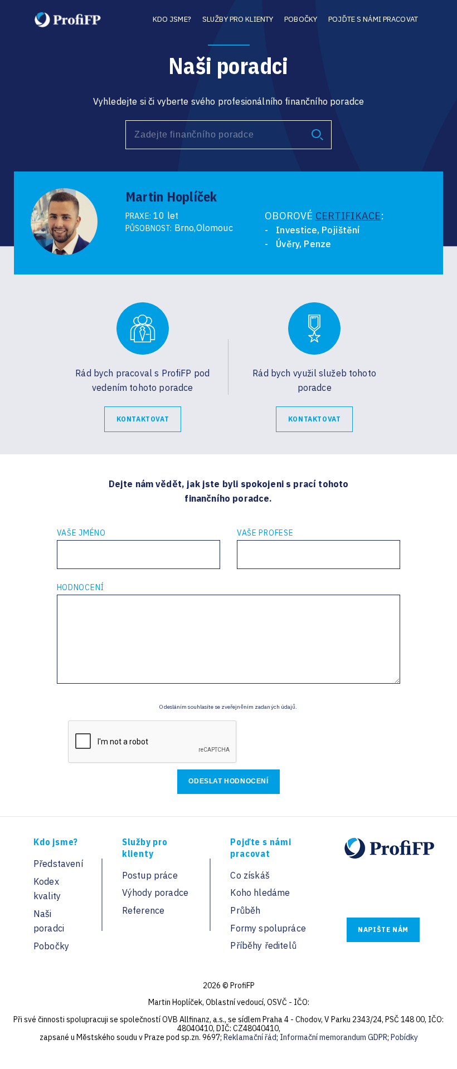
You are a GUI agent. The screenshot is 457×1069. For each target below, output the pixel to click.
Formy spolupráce (268, 928)
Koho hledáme (260, 892)
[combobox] (228, 134)
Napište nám (383, 929)
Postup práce (150, 875)
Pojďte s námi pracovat (373, 19)
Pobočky (300, 19)
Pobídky (404, 1037)
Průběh (245, 910)
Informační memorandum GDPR (333, 1037)
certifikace (348, 215)
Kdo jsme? (172, 19)
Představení (58, 863)
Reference (143, 910)
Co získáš (249, 875)
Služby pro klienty (237, 19)
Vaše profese (265, 533)
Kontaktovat (142, 419)
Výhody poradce (155, 892)
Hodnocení (80, 587)
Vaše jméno (81, 533)
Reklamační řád (249, 1037)
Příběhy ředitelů (263, 945)
